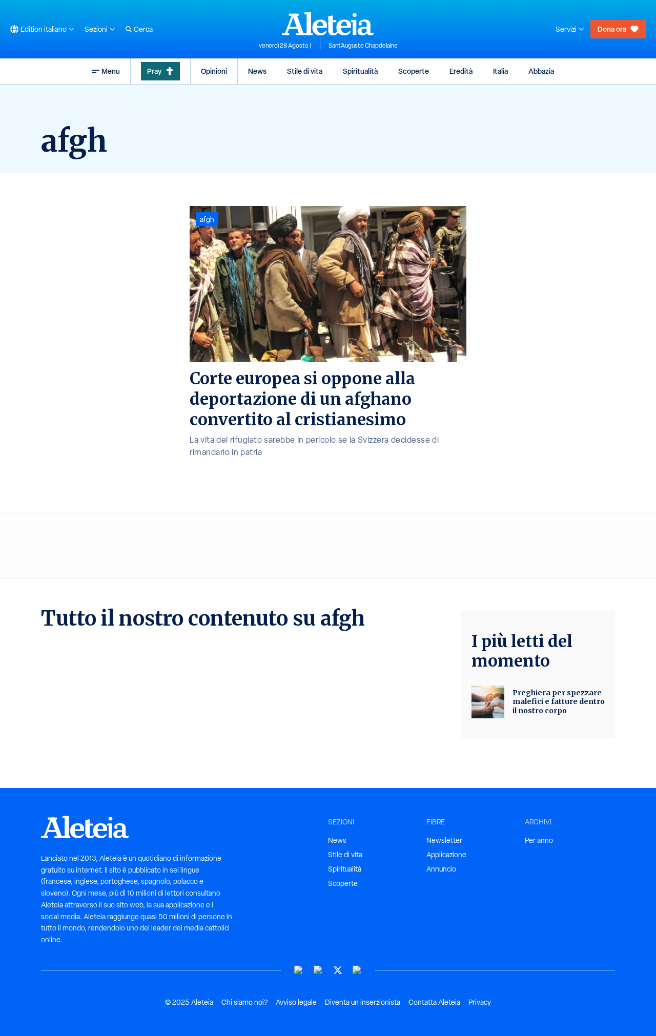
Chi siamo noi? (244, 1002)
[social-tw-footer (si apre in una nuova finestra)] (337, 970)
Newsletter (444, 840)
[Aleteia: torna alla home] (328, 23)
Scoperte (413, 71)
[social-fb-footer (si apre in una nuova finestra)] (318, 970)
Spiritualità (360, 71)
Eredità (461, 71)
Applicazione (446, 854)
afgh (207, 219)
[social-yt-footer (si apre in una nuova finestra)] (298, 970)
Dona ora (612, 29)
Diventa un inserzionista (362, 1002)
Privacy (479, 1002)
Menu (110, 71)
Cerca (143, 29)
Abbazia (541, 71)
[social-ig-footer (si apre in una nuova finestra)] (357, 970)
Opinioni (214, 71)
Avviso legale (296, 1002)
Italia (500, 71)
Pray (154, 71)
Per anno (539, 840)
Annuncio (441, 869)
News (257, 71)
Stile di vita (304, 71)
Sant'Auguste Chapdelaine (363, 46)
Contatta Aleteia (434, 1002)
